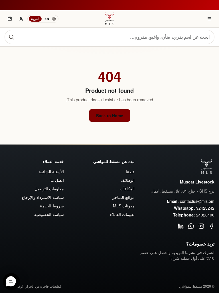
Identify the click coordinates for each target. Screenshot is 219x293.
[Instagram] (201, 226)
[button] (11, 281)
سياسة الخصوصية (49, 214)
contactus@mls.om (197, 201)
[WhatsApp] (191, 226)
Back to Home (109, 115)
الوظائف (128, 180)
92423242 (205, 208)
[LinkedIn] (181, 226)
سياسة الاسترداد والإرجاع (43, 197)
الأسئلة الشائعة (51, 171)
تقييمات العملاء (122, 214)
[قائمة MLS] (209, 19)
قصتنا (130, 171)
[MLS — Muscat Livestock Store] (109, 19)
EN (46, 18)
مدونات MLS (124, 206)
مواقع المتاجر (123, 197)
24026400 (205, 215)
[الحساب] (21, 19)
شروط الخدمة (52, 206)
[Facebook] (211, 226)
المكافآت (127, 188)
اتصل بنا (57, 180)
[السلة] (10, 19)
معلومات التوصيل (49, 188)
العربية (35, 18)
